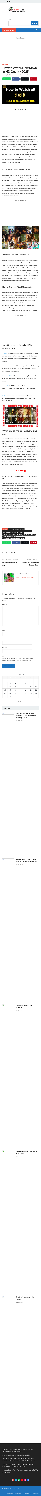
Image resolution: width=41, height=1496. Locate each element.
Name (5, 630)
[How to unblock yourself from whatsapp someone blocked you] (8, 859)
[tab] (7, 708)
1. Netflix (5, 353)
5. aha (4, 396)
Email (5, 639)
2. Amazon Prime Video (8, 366)
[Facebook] (28, 1480)
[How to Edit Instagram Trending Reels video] (8, 1151)
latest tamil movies (29, 534)
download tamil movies (16, 529)
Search (10, 19)
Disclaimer (36, 1493)
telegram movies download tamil (14, 538)
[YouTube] (22, 1480)
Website (5, 648)
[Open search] (36, 30)
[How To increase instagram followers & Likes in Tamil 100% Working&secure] (8, 714)
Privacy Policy (27, 1493)
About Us (10, 1493)
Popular (7, 708)
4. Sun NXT (5, 386)
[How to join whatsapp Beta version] (8, 1297)
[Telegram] (16, 1480)
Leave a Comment (28, 75)
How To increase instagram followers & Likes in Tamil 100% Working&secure (26, 716)
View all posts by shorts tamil (26, 577)
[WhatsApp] (19, 1480)
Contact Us (18, 1493)
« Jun (19, 701)
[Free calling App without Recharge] (8, 1005)
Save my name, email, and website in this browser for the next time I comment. (17, 660)
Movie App (5, 64)
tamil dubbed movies (9, 536)
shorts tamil (17, 75)
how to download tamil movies (13, 532)
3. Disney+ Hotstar (7, 376)
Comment (6, 604)
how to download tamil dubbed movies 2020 (17, 531)
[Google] (13, 1480)
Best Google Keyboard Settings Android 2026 (16, 1455)
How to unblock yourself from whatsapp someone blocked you (26, 860)
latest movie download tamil (12, 534)
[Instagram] (25, 1480)
